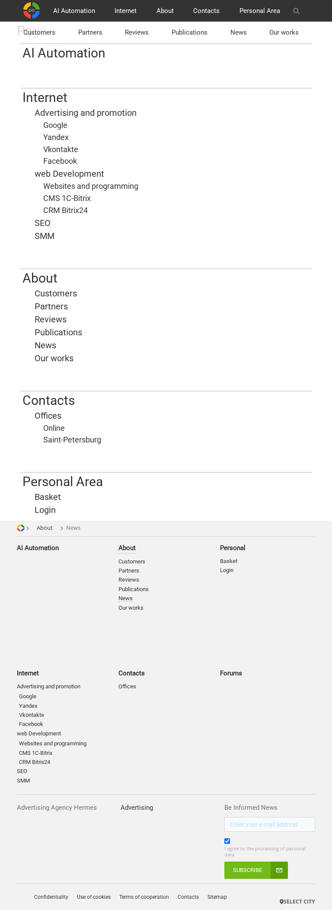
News (238, 32)
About (165, 11)
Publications (190, 32)
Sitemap (217, 897)
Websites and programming (52, 743)
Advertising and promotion (48, 686)
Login (226, 570)
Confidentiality (51, 897)
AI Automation (74, 11)
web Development (39, 733)
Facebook (31, 724)
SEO (22, 771)
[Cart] (310, 10)
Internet (126, 11)
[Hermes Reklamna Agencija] (301, 888)
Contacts (206, 11)
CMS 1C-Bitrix (35, 753)
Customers (39, 32)
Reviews (137, 32)
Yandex (28, 706)
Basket (228, 561)
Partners (90, 32)
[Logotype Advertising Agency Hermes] (31, 10)
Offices (127, 686)
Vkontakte (31, 715)
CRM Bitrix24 (34, 762)
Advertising (137, 807)
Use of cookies (94, 897)
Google (27, 696)
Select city (299, 901)
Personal (233, 548)
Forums (231, 673)
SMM (23, 780)
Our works (284, 32)
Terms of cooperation (144, 897)
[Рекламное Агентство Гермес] (283, 888)
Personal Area (259, 11)
